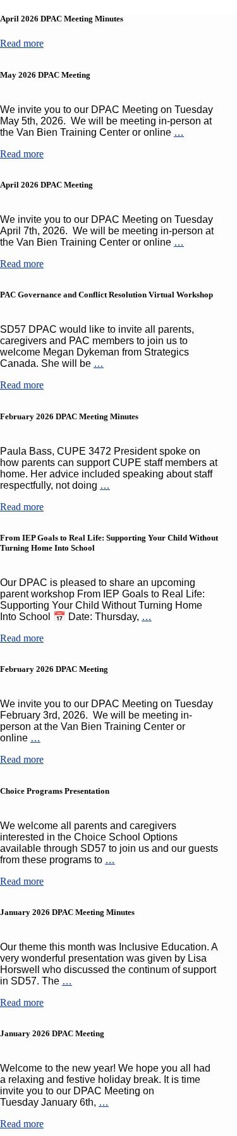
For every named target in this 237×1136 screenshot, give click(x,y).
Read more (22, 43)
